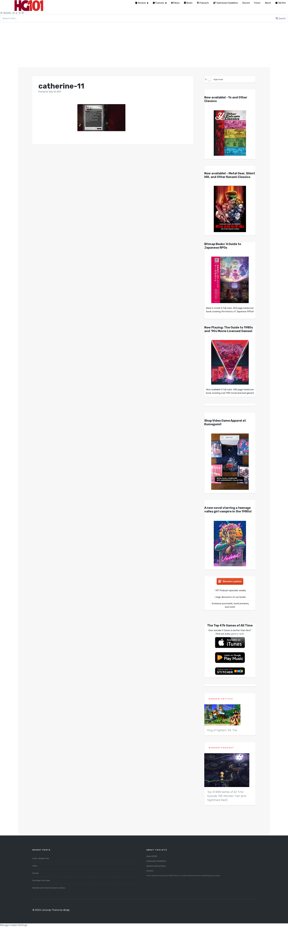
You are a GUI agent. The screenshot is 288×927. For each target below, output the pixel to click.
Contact (149, 871)
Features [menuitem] (159, 3)
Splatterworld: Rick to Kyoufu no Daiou (48, 888)
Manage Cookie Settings (13, 925)
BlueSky (7, 13)
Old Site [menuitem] (282, 3)
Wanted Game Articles (156, 866)
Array (66, 910)
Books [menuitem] (189, 3)
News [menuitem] (177, 3)
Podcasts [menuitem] (204, 3)
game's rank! (237, 633)
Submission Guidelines (156, 861)
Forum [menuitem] (257, 3)
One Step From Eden (41, 880)
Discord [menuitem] (246, 3)
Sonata (35, 873)
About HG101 (151, 856)
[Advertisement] (144, 45)
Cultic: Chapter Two (40, 858)
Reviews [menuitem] (142, 3)
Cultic (34, 866)
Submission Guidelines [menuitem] (227, 3)
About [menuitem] (268, 3)
